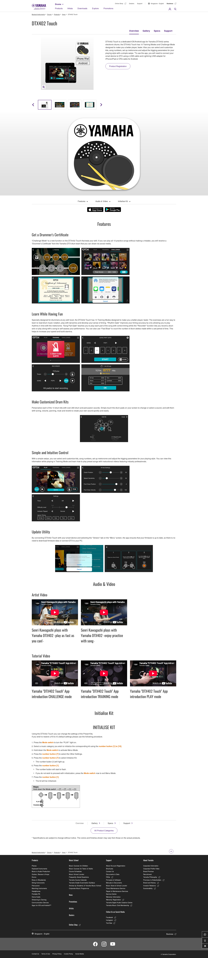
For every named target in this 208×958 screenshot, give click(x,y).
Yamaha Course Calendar (78, 880)
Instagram (109, 920)
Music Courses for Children (78, 866)
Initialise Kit (123, 201)
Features (81, 201)
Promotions (108, 8)
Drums (58, 4)
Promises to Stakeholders (152, 880)
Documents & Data (112, 874)
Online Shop (119, 3)
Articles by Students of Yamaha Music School (85, 885)
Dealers (131, 3)
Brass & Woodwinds (39, 880)
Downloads (82, 8)
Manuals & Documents (114, 883)
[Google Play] (113, 209)
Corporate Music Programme (79, 888)
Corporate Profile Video (151, 868)
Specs (157, 30)
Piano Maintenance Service (115, 888)
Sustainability (148, 888)
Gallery (146, 30)
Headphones (36, 891)
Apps (63, 14)
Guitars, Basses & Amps (40, 874)
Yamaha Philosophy (150, 877)
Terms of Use (45, 954)
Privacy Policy (57, 954)
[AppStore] (95, 209)
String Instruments (38, 883)
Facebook (109, 917)
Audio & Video (101, 201)
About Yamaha (148, 860)
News (71, 894)
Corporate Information (150, 866)
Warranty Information (113, 897)
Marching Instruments (39, 888)
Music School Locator (76, 874)
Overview (134, 30)
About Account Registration (115, 866)
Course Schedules (75, 871)
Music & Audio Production (41, 871)
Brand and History (149, 883)
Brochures (109, 868)
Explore (95, 8)
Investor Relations (149, 885)
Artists (70, 8)
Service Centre (111, 894)
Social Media (79, 954)
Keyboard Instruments (39, 868)
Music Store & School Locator (116, 885)
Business (170, 3)
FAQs (108, 877)
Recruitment (147, 874)
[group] (45, 105)
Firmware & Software (113, 880)
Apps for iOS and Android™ (41, 905)
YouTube (109, 923)
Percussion (36, 885)
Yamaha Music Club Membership (117, 905)
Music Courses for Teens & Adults (81, 868)
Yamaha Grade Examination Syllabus (82, 883)
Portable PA (36, 894)
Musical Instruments (38, 14)
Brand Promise (148, 871)
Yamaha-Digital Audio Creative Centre (119, 902)
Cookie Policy (68, 954)
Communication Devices (40, 902)
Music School (73, 860)
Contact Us (110, 871)
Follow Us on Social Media (115, 911)
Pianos (34, 866)
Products (59, 8)
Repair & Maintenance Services (117, 891)
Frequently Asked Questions (79, 877)
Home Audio (36, 897)
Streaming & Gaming (39, 899)
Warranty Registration (113, 899)
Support (139, 3)
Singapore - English (157, 3)
